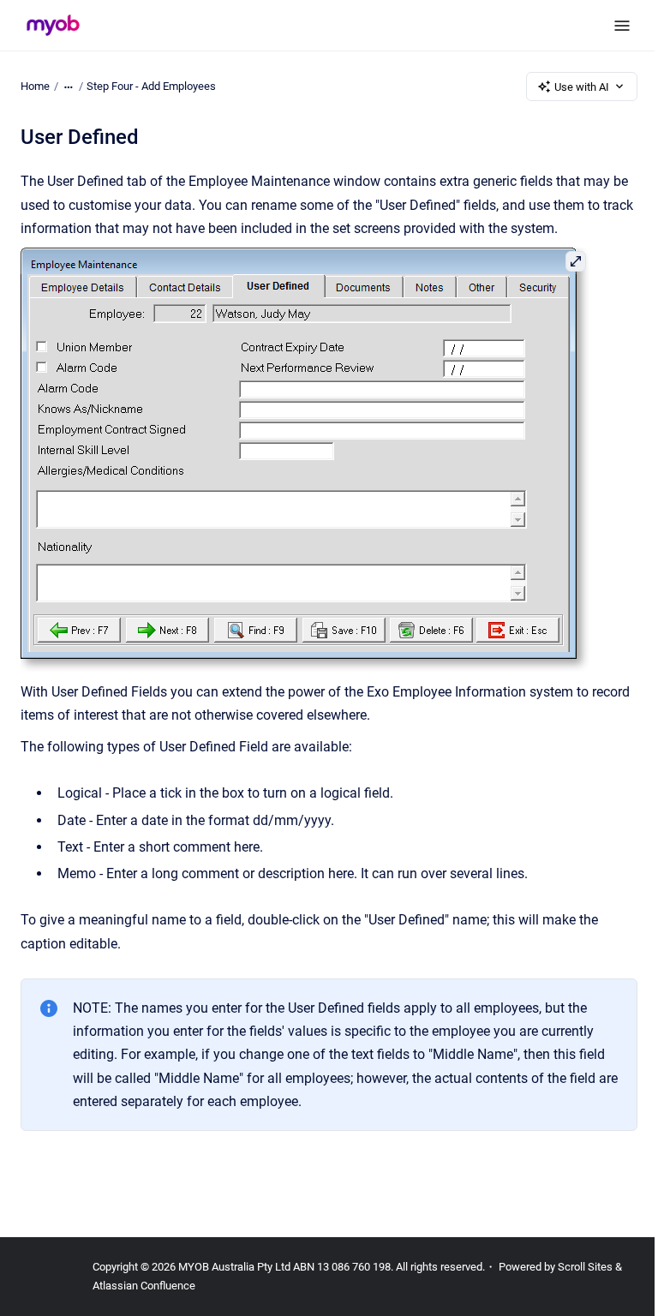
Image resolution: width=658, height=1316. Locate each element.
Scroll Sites (585, 1266)
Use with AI (581, 87)
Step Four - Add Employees (151, 86)
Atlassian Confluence (144, 1285)
